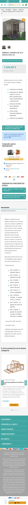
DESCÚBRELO (14, 405)
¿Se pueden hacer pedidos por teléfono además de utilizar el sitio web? (14, 196)
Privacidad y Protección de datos (17, 454)
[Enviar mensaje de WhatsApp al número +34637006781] (7, 1)
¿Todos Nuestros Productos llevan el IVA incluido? (14, 189)
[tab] (14, 190)
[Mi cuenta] (23, 5)
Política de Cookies (14, 456)
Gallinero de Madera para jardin (12, 168)
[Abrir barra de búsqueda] (5, 5)
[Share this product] (23, 20)
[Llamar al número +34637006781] (20, 1)
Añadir (18, 502)
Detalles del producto (8, 211)
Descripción (5, 207)
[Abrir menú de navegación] (1, 5)
